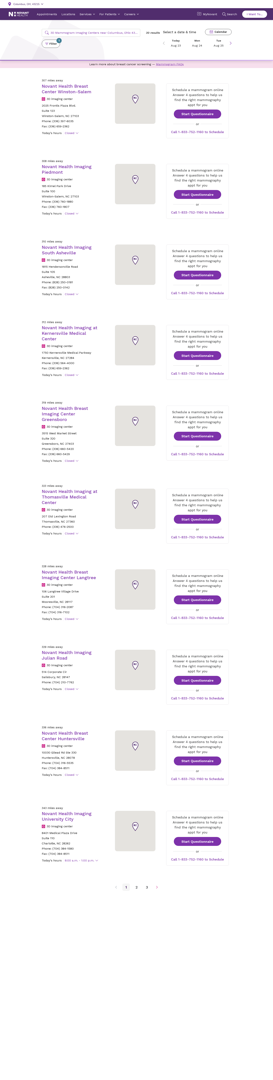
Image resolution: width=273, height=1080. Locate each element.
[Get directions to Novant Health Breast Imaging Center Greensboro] (135, 426)
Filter (54, 42)
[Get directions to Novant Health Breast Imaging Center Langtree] (135, 589)
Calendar (220, 32)
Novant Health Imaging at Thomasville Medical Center (69, 497)
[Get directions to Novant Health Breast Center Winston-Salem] (135, 103)
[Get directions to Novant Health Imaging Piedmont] (135, 184)
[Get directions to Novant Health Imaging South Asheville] (135, 265)
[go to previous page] (118, 887)
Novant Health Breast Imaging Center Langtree (69, 574)
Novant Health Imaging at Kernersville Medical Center (69, 333)
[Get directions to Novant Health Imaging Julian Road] (135, 670)
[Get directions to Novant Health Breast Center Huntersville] (135, 750)
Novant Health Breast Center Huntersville (65, 736)
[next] (229, 43)
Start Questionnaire (197, 114)
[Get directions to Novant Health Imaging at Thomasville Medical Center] (135, 509)
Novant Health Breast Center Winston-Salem (66, 89)
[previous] (165, 43)
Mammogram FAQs (170, 64)
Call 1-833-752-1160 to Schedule (197, 132)
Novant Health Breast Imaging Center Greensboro (65, 414)
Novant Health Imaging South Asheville (67, 250)
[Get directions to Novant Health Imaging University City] (135, 831)
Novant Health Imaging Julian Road (67, 655)
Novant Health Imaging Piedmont (67, 169)
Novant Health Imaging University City (67, 816)
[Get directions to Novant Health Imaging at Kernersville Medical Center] (135, 345)
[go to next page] (155, 887)
